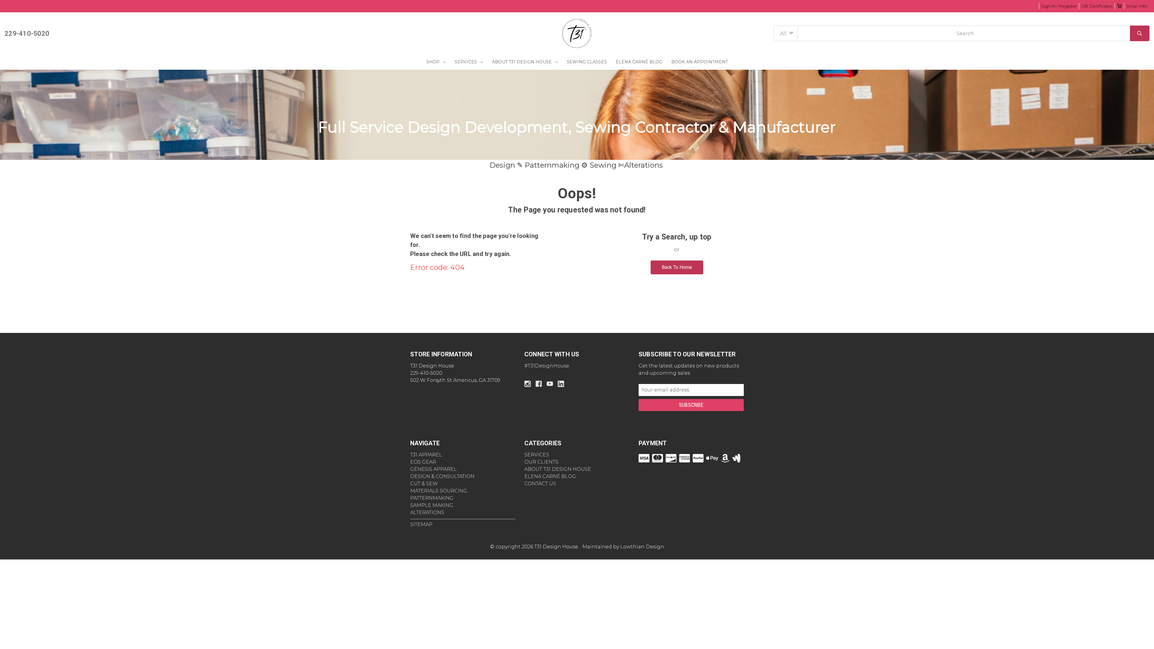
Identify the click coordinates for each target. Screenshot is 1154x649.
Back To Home (677, 267)
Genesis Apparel (433, 469)
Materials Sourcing (438, 491)
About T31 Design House (522, 62)
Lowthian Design (642, 547)
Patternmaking (431, 498)
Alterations (427, 512)
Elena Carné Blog (639, 62)
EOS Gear (423, 462)
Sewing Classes (587, 62)
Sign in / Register (1059, 6)
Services (466, 62)
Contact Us (540, 483)
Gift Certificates (1097, 6)
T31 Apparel (426, 455)
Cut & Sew (424, 483)
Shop (433, 62)
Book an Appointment (699, 62)
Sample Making (431, 505)
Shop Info (1136, 6)
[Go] (1139, 33)
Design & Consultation (442, 476)
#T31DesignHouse (546, 366)
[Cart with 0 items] (1119, 6)
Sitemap (421, 524)
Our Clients (541, 462)
